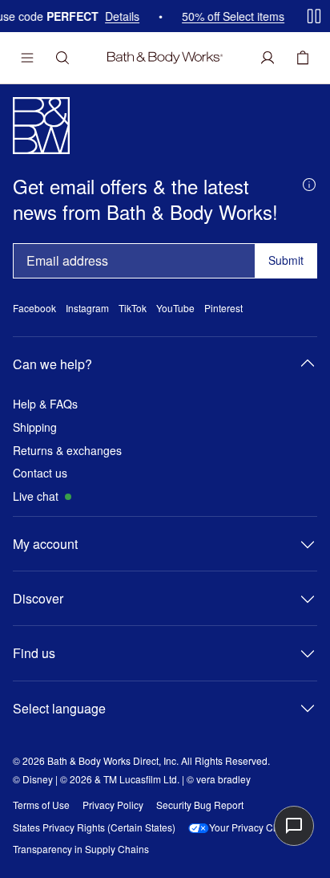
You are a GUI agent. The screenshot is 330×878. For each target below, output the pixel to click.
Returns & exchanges (67, 450)
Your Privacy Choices (255, 827)
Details (116, 16)
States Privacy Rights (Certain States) (94, 827)
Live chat (35, 496)
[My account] (267, 57)
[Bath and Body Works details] (309, 183)
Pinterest (223, 308)
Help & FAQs (45, 404)
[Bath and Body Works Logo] (165, 57)
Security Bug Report (199, 805)
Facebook (34, 308)
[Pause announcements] (314, 16)
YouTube (175, 308)
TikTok (133, 308)
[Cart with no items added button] (302, 57)
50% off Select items (227, 16)
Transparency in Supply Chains (81, 849)
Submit (286, 260)
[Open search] (62, 57)
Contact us (40, 473)
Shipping (35, 427)
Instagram (87, 308)
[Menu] (27, 57)
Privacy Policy (112, 805)
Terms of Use (41, 805)
